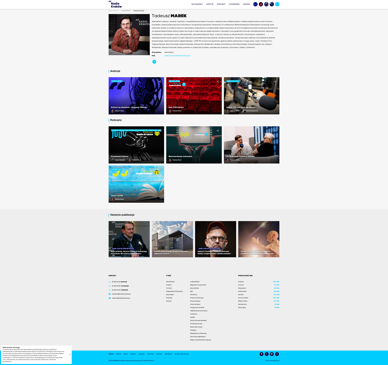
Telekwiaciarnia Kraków (198, 311)
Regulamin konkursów (198, 285)
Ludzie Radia (126, 11)
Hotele (192, 317)
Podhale (169, 298)
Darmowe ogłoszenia (198, 337)
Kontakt (246, 4)
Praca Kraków (195, 301)
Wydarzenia (234, 4)
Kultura (118, 354)
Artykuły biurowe (196, 324)
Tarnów (169, 288)
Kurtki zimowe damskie (198, 320)
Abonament (194, 288)
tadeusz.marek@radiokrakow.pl (177, 56)
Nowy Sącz (170, 294)
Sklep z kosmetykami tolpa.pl (200, 340)
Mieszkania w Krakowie (198, 333)
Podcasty (221, 4)
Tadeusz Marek (138, 11)
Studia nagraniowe (182, 354)
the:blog (193, 330)
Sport (126, 354)
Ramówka (168, 354)
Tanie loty (193, 314)
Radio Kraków (114, 11)
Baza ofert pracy (196, 327)
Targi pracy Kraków (197, 307)
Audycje (209, 4)
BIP (191, 291)
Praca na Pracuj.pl (196, 298)
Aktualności (197, 4)
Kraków (169, 285)
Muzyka (133, 354)
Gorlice (168, 301)
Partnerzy (193, 294)
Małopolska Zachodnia (174, 291)
